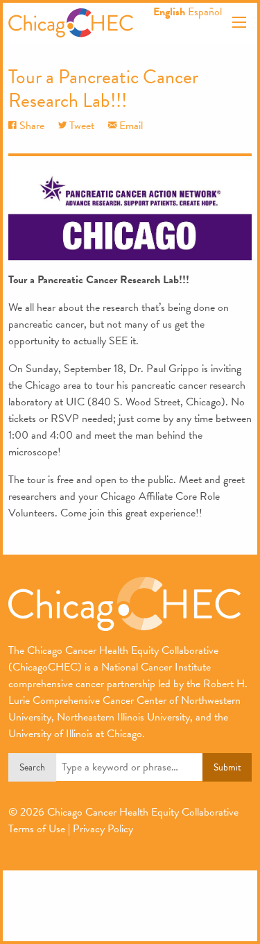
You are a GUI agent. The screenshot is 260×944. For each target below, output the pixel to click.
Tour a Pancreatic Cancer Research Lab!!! (103, 88)
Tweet (80, 125)
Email (129, 125)
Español (205, 11)
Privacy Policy (103, 828)
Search (32, 767)
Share (30, 125)
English (169, 11)
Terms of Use (36, 828)
